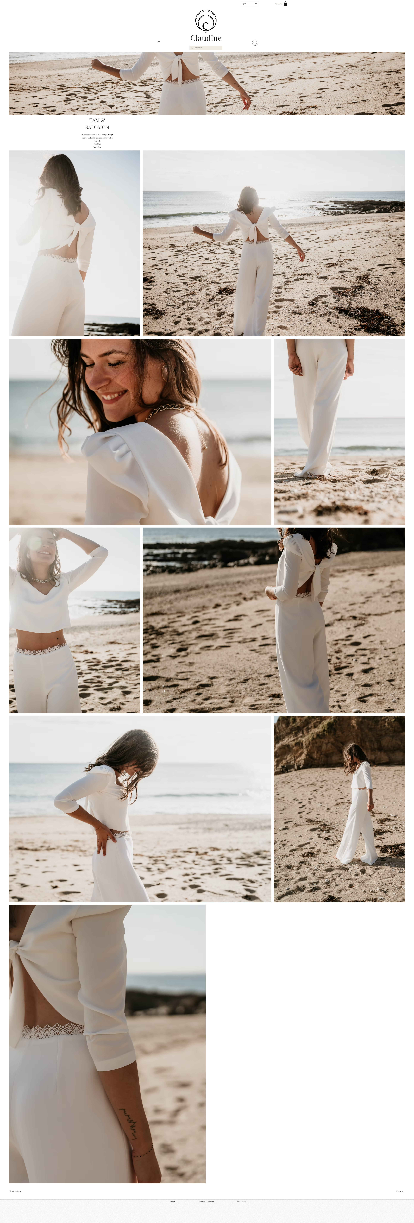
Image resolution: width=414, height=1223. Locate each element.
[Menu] (158, 42)
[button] (285, 3)
